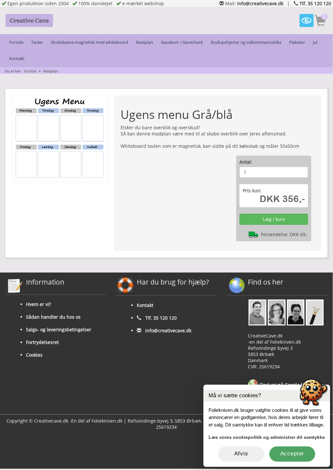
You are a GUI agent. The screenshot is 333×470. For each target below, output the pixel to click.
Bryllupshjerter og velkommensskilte (246, 42)
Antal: (245, 162)
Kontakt (17, 58)
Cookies (34, 355)
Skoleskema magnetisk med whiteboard (89, 42)
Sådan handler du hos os (53, 317)
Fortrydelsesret (42, 342)
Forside (16, 42)
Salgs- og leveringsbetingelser (58, 329)
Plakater (297, 42)
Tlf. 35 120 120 (315, 3)
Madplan (144, 42)
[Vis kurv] (320, 21)
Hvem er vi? (38, 304)
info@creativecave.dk (260, 3)
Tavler (37, 42)
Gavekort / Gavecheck (182, 42)
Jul (315, 42)
